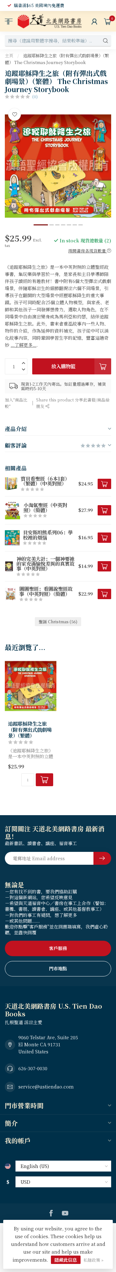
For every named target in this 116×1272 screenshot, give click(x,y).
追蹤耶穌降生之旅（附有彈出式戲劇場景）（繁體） (30, 729)
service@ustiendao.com (46, 1086)
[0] (107, 21)
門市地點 (58, 968)
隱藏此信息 (65, 1260)
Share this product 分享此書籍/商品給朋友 (73, 403)
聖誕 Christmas (58, 621)
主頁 (9, 55)
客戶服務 (58, 948)
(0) (35, 96)
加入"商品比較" (16, 403)
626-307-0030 (32, 1068)
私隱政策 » (93, 1260)
